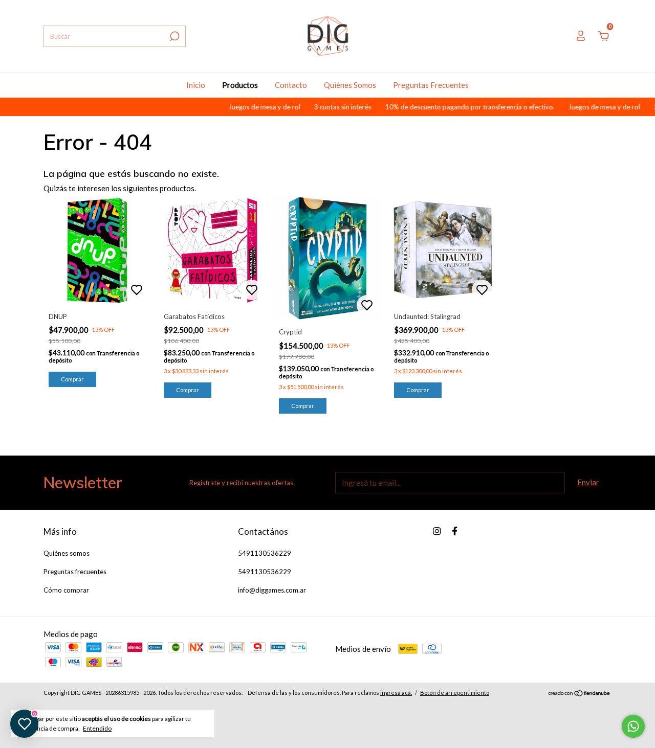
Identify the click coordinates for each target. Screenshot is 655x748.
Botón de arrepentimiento (454, 692)
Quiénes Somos (350, 84)
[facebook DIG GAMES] (454, 531)
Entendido (97, 728)
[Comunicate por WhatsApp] (633, 726)
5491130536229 (264, 553)
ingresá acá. (396, 692)
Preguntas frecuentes (74, 572)
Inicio (195, 84)
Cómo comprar (66, 590)
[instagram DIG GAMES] (436, 531)
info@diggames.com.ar (272, 590)
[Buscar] (173, 36)
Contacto (291, 84)
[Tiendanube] (580, 693)
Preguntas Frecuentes (431, 84)
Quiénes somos (66, 553)
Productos (240, 84)
